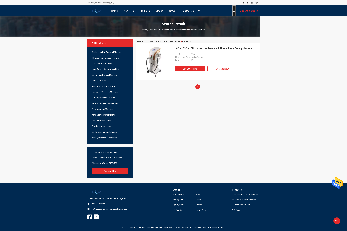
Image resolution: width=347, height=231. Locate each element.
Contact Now (110, 171)
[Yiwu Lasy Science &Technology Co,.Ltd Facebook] (243, 2)
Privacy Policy (201, 210)
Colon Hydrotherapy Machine (104, 75)
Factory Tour (178, 200)
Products (153, 30)
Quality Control (179, 205)
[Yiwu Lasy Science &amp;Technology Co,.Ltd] (96, 11)
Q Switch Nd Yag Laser (101, 126)
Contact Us (178, 210)
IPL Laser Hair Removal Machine (105, 58)
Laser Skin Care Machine (102, 121)
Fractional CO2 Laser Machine (105, 92)
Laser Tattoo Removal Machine (105, 69)
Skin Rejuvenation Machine (103, 98)
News (198, 194)
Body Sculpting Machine (102, 109)
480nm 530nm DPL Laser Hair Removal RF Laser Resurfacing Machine (213, 48)
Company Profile (179, 194)
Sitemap (199, 205)
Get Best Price (190, 69)
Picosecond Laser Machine (103, 86)
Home (144, 30)
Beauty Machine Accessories (104, 138)
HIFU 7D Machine (99, 81)
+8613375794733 (109, 163)
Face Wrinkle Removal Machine (105, 103)
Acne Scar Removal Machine (104, 115)
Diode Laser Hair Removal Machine (107, 52)
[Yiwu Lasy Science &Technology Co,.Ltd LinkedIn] (247, 2)
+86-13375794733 (114, 158)
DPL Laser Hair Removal (102, 64)
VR (199, 10)
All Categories (237, 210)
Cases (198, 200)
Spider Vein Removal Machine (104, 132)
